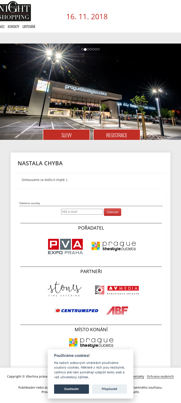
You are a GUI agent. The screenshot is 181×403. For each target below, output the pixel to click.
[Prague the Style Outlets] (113, 246)
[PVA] (65, 246)
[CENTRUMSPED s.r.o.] (77, 310)
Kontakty (13, 26)
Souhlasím (71, 389)
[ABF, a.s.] (117, 310)
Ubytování (29, 26)
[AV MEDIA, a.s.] (117, 289)
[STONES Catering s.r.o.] (66, 289)
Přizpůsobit (109, 389)
